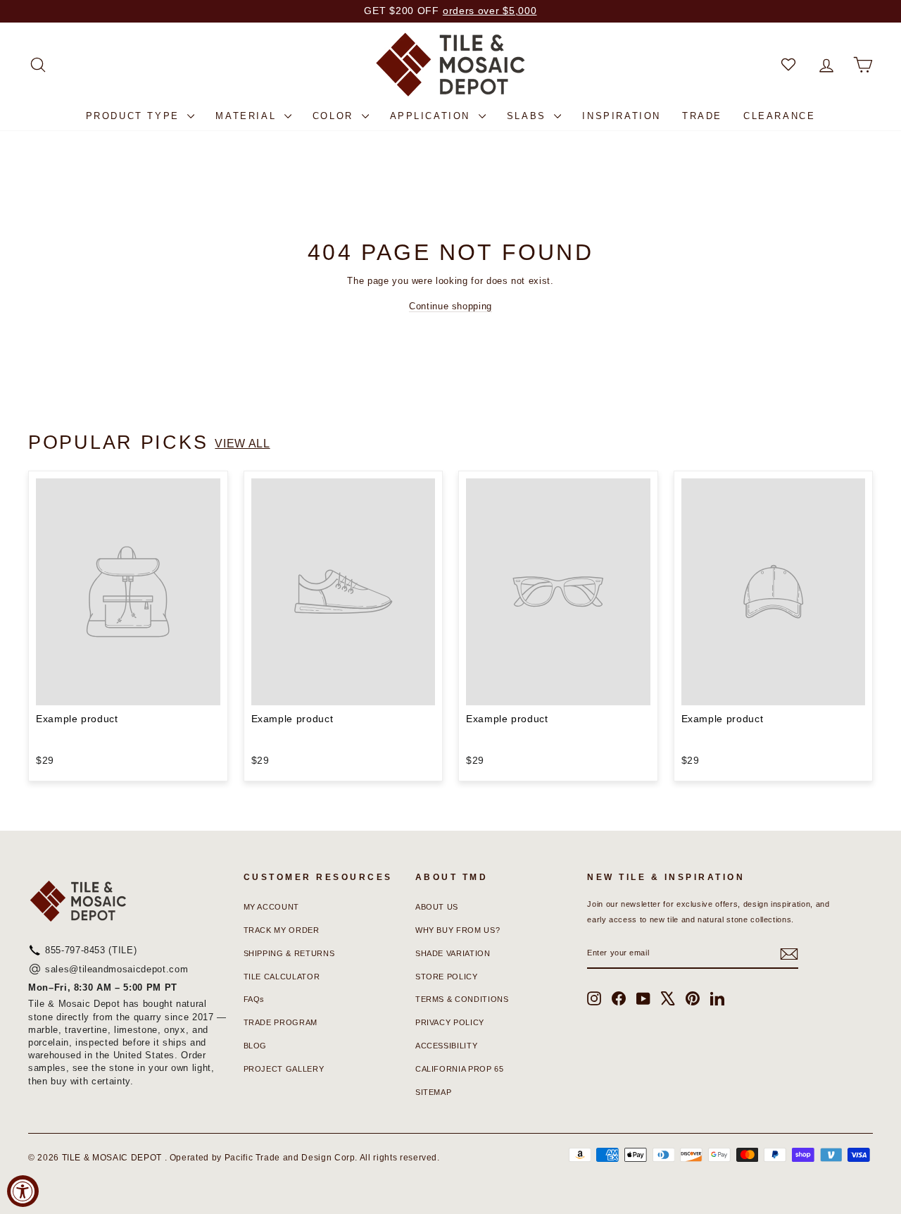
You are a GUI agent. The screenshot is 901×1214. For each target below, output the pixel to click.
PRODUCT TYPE (135, 116)
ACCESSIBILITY (446, 1045)
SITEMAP (433, 1092)
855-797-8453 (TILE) (91, 950)
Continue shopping (450, 306)
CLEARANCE (779, 116)
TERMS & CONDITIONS (462, 999)
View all (242, 444)
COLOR (335, 116)
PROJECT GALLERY (284, 1069)
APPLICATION (432, 116)
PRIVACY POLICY (449, 1022)
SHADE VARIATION (453, 953)
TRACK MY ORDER (282, 930)
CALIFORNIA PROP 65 (459, 1069)
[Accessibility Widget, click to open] (23, 1191)
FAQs (254, 999)
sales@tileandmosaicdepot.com (116, 969)
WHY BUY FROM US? (457, 930)
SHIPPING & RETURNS (289, 953)
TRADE (702, 116)
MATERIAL (247, 116)
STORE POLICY (446, 976)
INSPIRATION (621, 116)
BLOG (255, 1045)
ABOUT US (436, 907)
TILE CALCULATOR (282, 976)
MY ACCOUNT (272, 907)
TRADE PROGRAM (280, 1022)
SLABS (529, 116)
